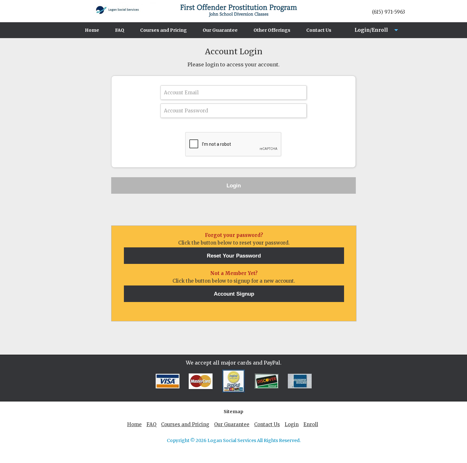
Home (92, 30)
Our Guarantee (220, 30)
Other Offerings (272, 30)
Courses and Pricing (163, 30)
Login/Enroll (369, 32)
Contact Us (318, 30)
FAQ (119, 30)
